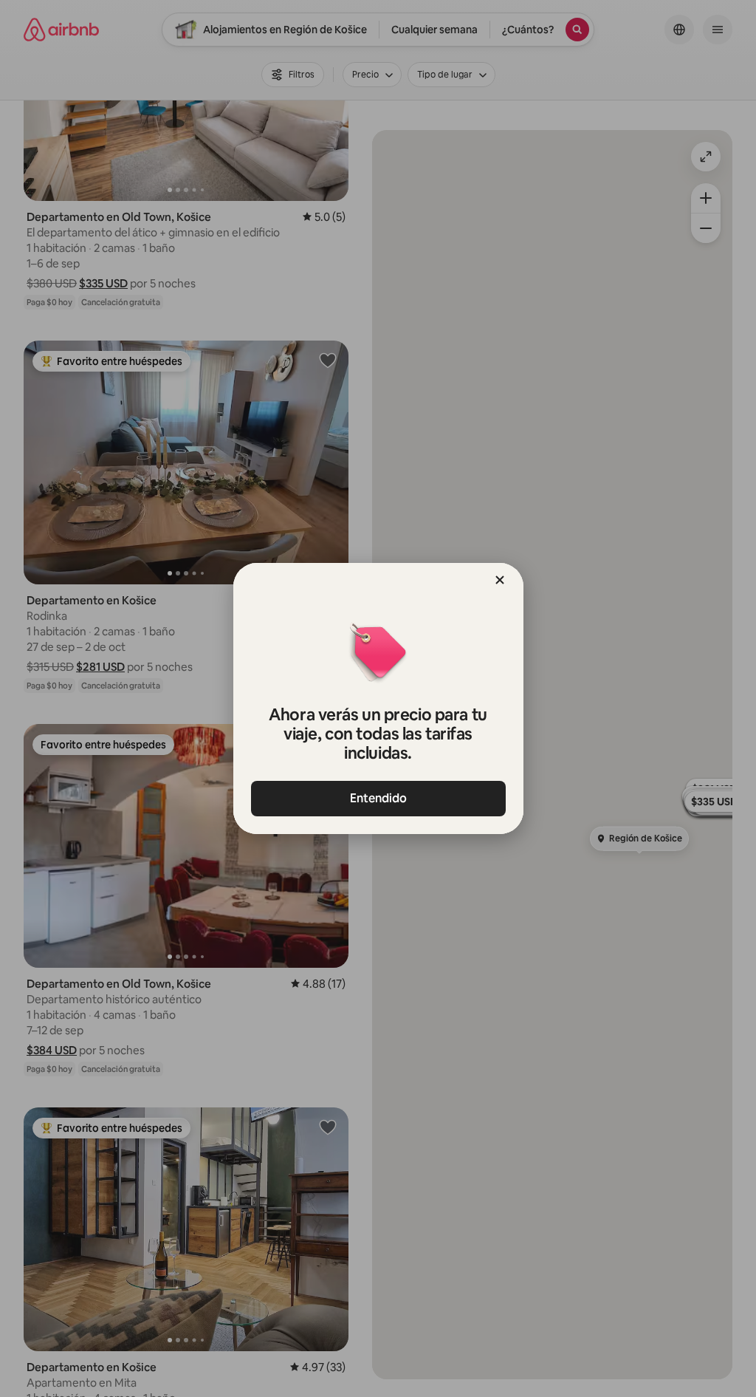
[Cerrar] (500, 580)
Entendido (378, 798)
